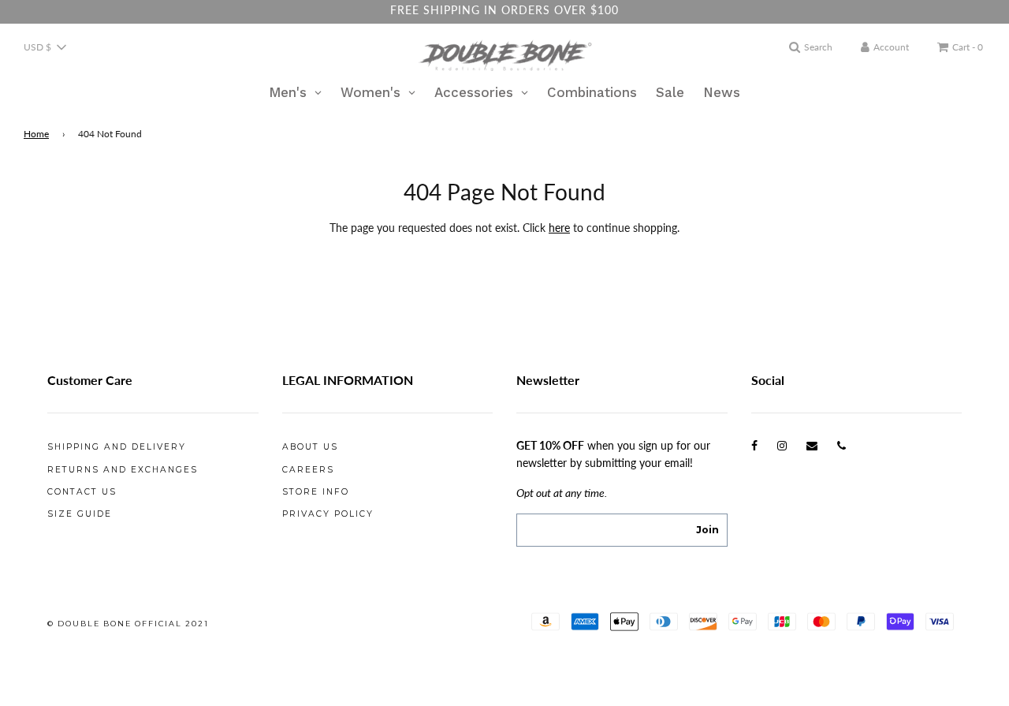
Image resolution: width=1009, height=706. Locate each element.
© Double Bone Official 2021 (128, 623)
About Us (310, 447)
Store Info (315, 492)
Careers (308, 470)
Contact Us (82, 492)
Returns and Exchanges (122, 470)
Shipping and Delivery (116, 447)
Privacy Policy (328, 514)
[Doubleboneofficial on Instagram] (782, 445)
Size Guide (79, 514)
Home (36, 134)
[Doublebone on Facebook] (754, 445)
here (559, 227)
